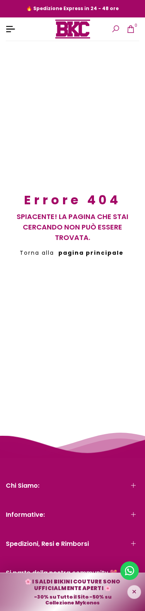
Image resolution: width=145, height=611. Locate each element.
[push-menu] (10, 29)
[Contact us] (129, 570)
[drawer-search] (115, 28)
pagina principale (91, 253)
